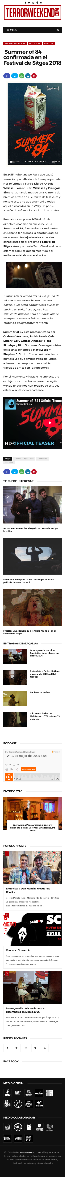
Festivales (34, 43)
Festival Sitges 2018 (15, 43)
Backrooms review (40, 692)
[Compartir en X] (14, 75)
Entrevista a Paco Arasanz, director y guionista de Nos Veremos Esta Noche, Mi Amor (32, 828)
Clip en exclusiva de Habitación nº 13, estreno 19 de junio (45, 716)
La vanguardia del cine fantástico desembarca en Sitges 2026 (44, 653)
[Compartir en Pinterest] (34, 75)
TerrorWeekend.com (29, 1152)
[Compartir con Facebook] (6, 75)
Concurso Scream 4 (18, 950)
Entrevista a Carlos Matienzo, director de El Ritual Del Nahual (46, 674)
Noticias (48, 43)
